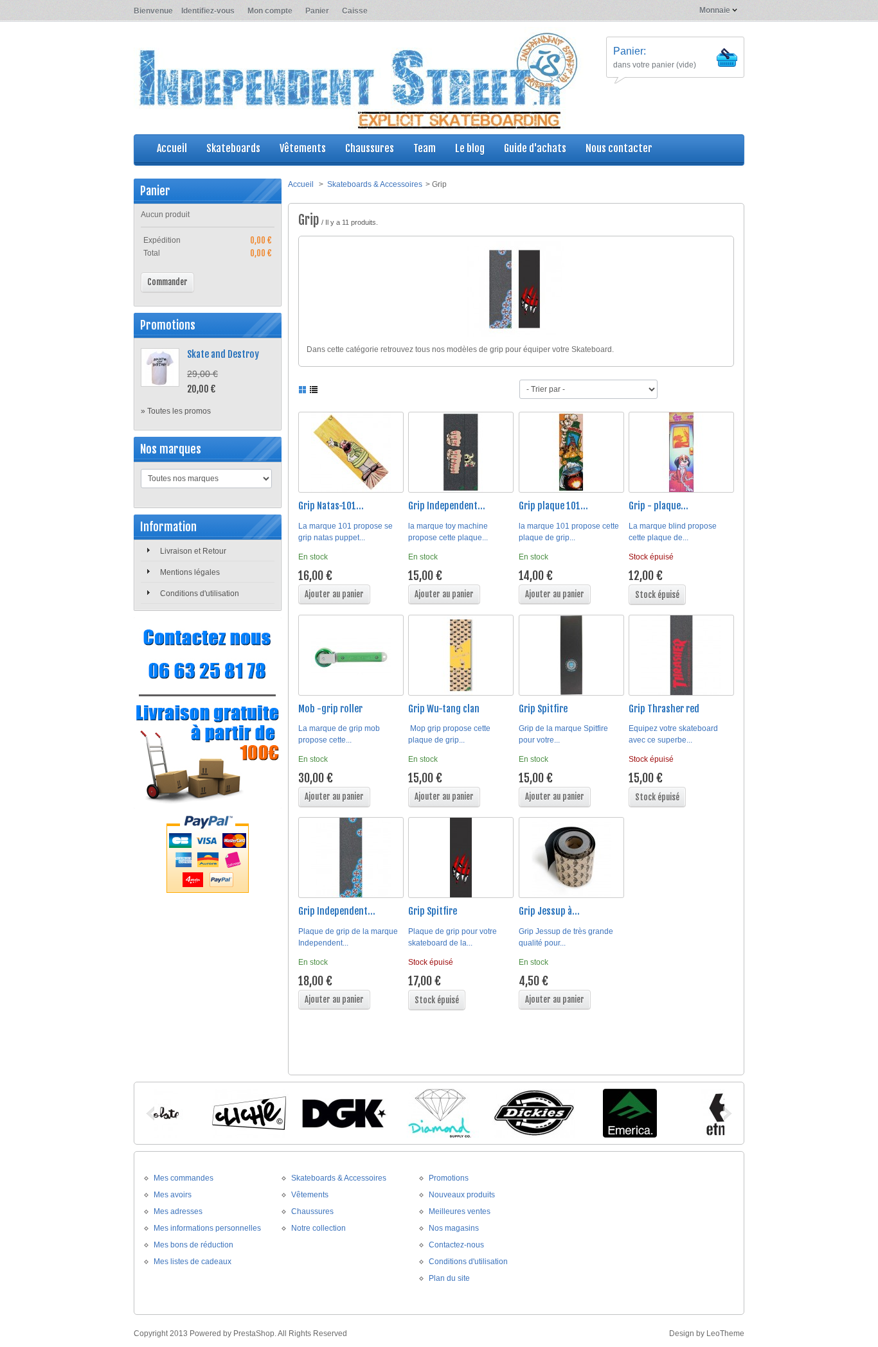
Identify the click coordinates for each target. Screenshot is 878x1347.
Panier (317, 10)
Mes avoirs (173, 1194)
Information (168, 527)
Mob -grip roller (330, 709)
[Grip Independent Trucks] (351, 857)
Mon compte (269, 10)
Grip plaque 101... (553, 506)
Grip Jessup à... (549, 911)
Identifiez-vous (208, 10)
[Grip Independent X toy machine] (461, 452)
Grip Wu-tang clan (443, 709)
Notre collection (318, 1228)
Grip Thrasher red (664, 709)
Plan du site (449, 1278)
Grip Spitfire (543, 709)
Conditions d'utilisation (199, 593)
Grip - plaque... (658, 506)
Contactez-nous (456, 1244)
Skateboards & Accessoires (374, 184)
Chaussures (312, 1211)
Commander (167, 282)
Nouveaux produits (462, 1194)
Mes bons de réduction (193, 1244)
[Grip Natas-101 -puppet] (351, 452)
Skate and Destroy (223, 354)
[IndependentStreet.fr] (359, 79)
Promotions (167, 325)
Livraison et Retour (193, 551)
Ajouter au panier (334, 594)
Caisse (355, 10)
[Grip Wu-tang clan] (461, 655)
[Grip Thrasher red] (681, 655)
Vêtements (309, 1194)
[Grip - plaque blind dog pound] (681, 452)
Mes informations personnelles (207, 1228)
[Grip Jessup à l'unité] (571, 857)
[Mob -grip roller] (351, 655)
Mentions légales (190, 572)
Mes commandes (183, 1178)
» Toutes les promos (176, 411)
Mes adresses (178, 1211)
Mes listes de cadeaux (192, 1261)
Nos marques (170, 449)
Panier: (629, 51)
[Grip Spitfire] (571, 655)
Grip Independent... (446, 506)
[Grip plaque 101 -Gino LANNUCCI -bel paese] (571, 452)
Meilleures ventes (459, 1211)
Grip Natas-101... (331, 506)
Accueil (301, 184)
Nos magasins (454, 1228)
